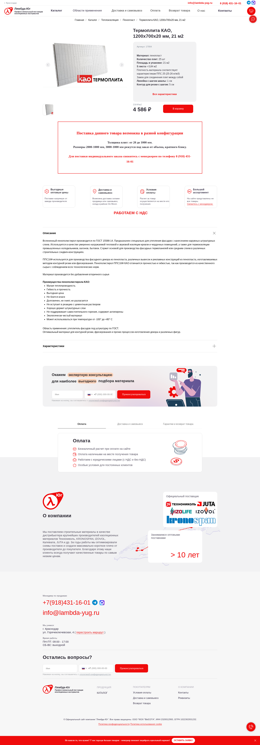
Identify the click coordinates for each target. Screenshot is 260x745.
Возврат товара (179, 10)
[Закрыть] (255, 740)
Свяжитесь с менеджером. (200, 204)
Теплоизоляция (110, 20)
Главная (79, 20)
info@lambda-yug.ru (200, 2)
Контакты (225, 10)
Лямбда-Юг (22, 8)
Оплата (155, 10)
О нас (201, 10)
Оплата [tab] (81, 424)
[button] (183, 740)
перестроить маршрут (90, 632)
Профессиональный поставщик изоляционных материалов (28, 12)
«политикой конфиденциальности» (104, 400)
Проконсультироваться (133, 394)
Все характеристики (165, 94)
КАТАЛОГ (102, 693)
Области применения (87, 10)
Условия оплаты (142, 692)
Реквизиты (184, 698)
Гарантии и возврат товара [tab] (178, 424)
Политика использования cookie (146, 724)
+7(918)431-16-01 (66, 602)
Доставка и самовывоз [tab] (130, 424)
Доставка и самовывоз (127, 10)
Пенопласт (129, 20)
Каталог (92, 20)
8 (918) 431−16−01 (230, 3)
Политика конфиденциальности (114, 724)
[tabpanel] (130, 452)
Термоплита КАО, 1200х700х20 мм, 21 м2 (162, 20)
